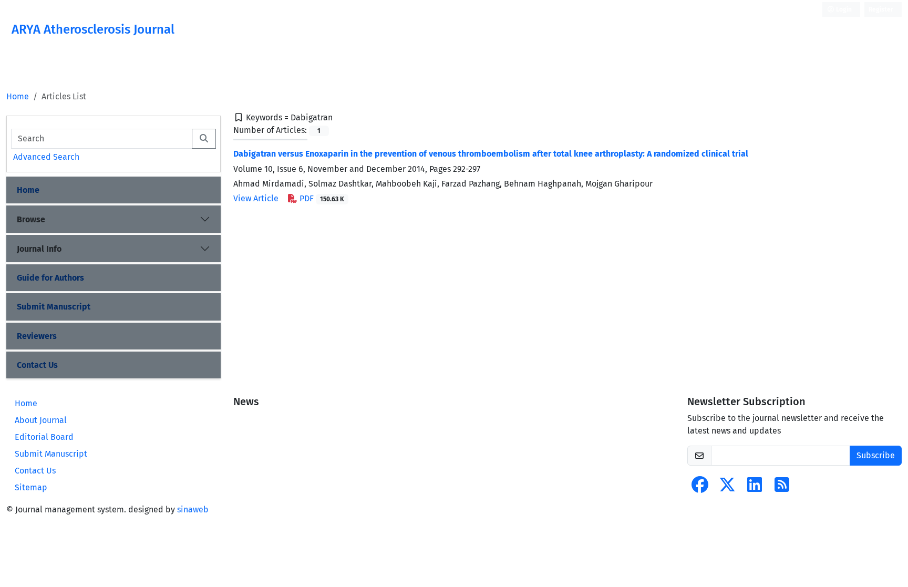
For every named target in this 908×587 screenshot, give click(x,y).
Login (843, 9)
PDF (320, 198)
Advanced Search (46, 157)
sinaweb (193, 509)
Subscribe (876, 455)
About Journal (41, 420)
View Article (255, 198)
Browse (31, 219)
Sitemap (31, 487)
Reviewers (37, 336)
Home (17, 96)
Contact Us (37, 365)
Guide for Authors (50, 278)
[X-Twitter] (727, 488)
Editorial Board (44, 437)
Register (881, 9)
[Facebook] (700, 488)
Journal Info (39, 249)
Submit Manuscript (53, 307)
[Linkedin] (754, 488)
